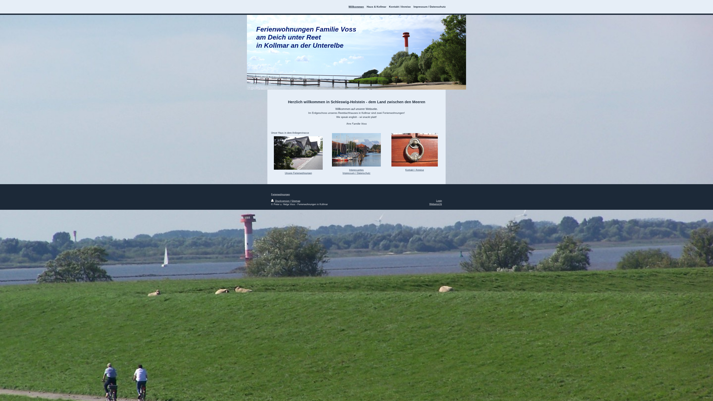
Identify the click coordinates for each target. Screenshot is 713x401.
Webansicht (435, 204)
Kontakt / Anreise (414, 170)
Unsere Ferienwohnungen (298, 173)
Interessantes (356, 170)
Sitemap (295, 201)
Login (439, 200)
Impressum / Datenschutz (356, 173)
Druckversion (282, 201)
